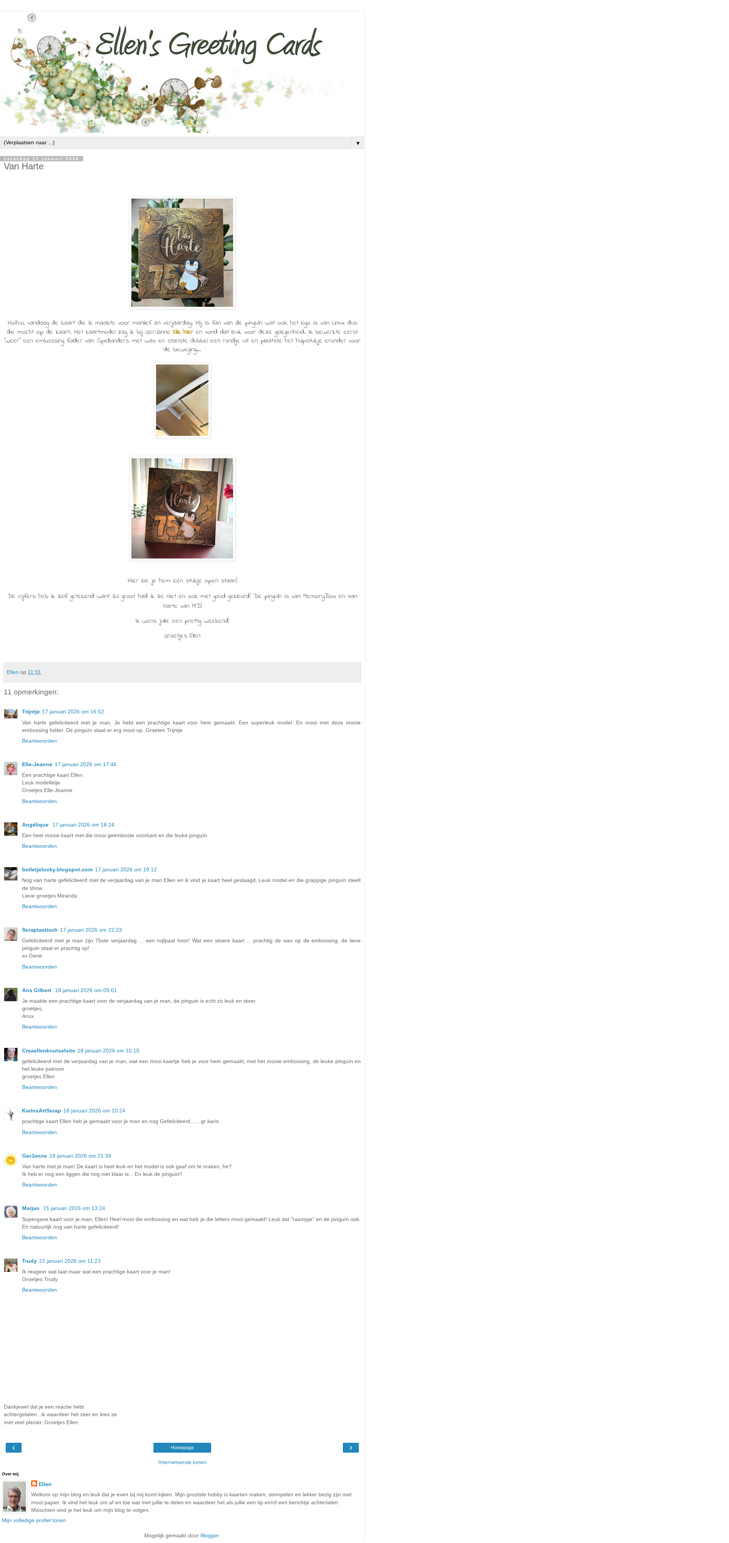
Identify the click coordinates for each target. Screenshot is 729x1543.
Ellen (45, 1484)
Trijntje (31, 711)
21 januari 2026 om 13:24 (74, 1208)
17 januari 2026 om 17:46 (86, 764)
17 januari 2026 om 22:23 (91, 930)
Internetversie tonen (182, 1462)
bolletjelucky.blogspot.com (57, 869)
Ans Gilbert (37, 990)
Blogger (209, 1535)
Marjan (31, 1208)
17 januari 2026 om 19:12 (126, 869)
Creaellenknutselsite (48, 1051)
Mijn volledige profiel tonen (34, 1520)
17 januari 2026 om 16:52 (73, 711)
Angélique (36, 825)
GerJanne (34, 1156)
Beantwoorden (39, 741)
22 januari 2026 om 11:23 (70, 1261)
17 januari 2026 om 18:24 (83, 825)
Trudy (29, 1261)
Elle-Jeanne (37, 764)
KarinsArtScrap (41, 1111)
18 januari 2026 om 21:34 (80, 1156)
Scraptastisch (40, 930)
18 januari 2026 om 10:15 (108, 1051)
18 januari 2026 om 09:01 (86, 990)
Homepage (182, 1447)
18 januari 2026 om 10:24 (94, 1111)
